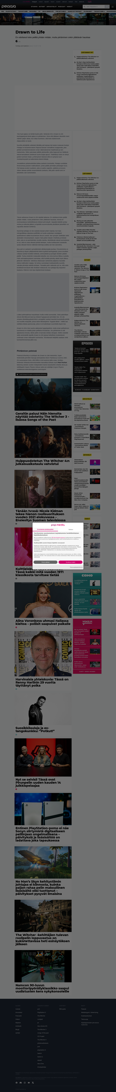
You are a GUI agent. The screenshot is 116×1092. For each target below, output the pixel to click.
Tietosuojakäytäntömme (76, 567)
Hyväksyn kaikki (70, 562)
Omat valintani (46, 562)
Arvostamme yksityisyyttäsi (45, 529)
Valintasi (70, 529)
